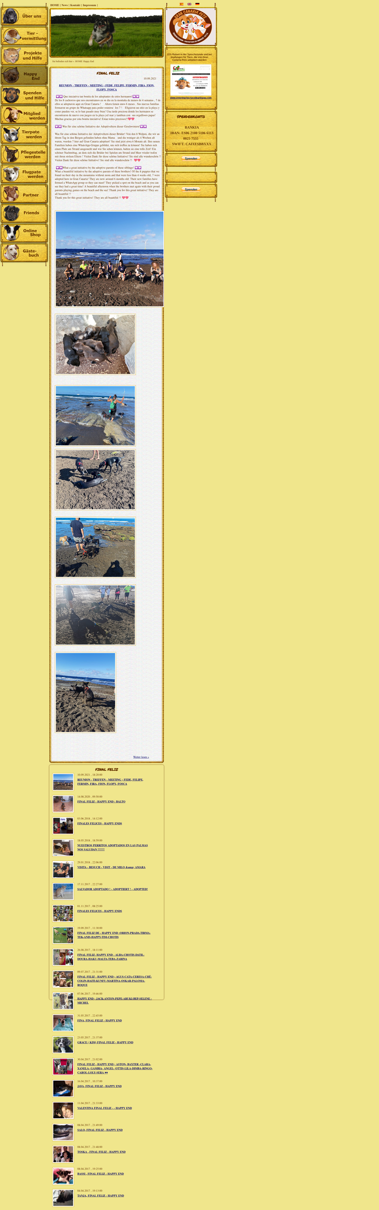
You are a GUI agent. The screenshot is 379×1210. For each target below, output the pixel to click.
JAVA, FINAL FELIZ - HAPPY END (99, 1086)
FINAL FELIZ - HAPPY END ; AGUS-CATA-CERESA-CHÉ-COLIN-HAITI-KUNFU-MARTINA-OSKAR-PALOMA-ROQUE (114, 981)
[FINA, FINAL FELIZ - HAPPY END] (63, 1030)
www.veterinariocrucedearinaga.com (191, 97)
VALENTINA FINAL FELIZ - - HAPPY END (104, 1108)
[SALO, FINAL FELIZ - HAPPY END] (63, 1140)
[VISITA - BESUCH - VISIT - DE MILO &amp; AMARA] (63, 877)
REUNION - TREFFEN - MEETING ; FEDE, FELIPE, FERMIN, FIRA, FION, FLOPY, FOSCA (106, 87)
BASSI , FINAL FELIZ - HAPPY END (100, 1174)
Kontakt (75, 5)
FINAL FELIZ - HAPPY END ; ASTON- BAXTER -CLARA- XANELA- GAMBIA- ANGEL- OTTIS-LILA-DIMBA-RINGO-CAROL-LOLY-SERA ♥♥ (115, 1068)
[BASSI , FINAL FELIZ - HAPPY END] (63, 1184)
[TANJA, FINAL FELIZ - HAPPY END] (63, 1206)
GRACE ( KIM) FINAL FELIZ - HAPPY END (105, 1042)
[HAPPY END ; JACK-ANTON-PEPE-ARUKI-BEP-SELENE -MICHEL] (63, 1009)
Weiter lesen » (141, 757)
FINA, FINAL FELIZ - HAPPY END (99, 1020)
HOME (54, 5)
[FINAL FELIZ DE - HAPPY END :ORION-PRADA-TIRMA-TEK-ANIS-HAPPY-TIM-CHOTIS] (63, 943)
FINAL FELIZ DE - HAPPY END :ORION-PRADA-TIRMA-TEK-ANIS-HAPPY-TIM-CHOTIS (114, 935)
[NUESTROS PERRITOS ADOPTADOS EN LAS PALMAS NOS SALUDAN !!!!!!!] (63, 855)
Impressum (89, 5)
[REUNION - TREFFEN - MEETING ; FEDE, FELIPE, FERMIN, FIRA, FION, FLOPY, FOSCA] (63, 790)
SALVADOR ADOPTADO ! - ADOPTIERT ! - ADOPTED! (112, 889)
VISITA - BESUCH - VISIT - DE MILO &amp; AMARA (111, 867)
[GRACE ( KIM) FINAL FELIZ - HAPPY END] (63, 1052)
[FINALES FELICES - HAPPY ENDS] (63, 833)
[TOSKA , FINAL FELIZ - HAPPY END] (63, 1162)
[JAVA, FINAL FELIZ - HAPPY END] (63, 1096)
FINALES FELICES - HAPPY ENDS (99, 823)
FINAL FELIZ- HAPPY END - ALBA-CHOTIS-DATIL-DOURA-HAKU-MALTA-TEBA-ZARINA (110, 957)
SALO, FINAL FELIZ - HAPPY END (100, 1130)
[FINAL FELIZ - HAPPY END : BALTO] (63, 812)
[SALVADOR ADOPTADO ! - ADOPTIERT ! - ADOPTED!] (63, 899)
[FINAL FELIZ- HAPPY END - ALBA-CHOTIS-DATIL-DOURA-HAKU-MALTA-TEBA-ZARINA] (63, 965)
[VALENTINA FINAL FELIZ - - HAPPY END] (63, 1118)
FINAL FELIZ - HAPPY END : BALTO (101, 801)
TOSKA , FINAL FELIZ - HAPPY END (101, 1152)
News (65, 5)
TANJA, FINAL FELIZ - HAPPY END (100, 1195)
